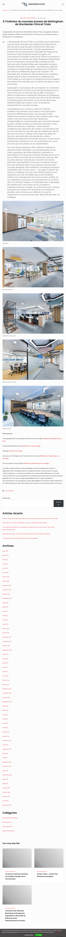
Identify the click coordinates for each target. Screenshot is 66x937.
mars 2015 (5, 770)
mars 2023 (5, 727)
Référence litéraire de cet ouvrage (36, 463)
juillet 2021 (5, 753)
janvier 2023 (5, 736)
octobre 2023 (6, 697)
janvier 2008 (5, 796)
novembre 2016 (6, 766)
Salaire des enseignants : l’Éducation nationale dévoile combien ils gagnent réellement (26, 534)
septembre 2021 (7, 749)
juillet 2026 (5, 555)
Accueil (5, 10)
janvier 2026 (5, 581)
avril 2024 (5, 671)
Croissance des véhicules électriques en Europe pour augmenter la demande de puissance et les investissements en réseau (15, 916)
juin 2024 (5, 663)
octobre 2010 (6, 788)
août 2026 (5, 551)
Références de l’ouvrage (31, 446)
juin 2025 (4, 611)
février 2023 (5, 732)
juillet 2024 (5, 658)
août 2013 (5, 779)
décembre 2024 (6, 637)
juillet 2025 (5, 607)
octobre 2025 (6, 594)
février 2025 (5, 628)
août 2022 (5, 745)
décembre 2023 (6, 689)
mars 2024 (5, 676)
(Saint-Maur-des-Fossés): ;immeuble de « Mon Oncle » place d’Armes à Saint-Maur (24, 522)
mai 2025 (5, 615)
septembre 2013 (7, 775)
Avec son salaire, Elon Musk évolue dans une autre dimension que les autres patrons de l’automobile (30, 518)
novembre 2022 (6, 740)
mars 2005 (5, 800)
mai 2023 (5, 719)
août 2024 (5, 654)
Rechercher (6, 498)
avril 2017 (4, 757)
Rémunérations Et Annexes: (10, 818)
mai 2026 (5, 564)
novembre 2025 (6, 589)
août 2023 (5, 706)
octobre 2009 (6, 792)
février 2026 (5, 576)
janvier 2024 (5, 684)
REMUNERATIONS (37, 4)
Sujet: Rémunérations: (8, 830)
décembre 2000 (6, 805)
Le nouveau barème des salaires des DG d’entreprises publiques (20, 538)
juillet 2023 (5, 710)
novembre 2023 (6, 693)
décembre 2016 (6, 762)
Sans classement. (9, 490)
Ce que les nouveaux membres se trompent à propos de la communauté (16, 876)
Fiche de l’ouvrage (15, 451)
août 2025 (5, 602)
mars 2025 (5, 624)
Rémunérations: (6, 822)
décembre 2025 (6, 585)
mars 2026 (5, 572)
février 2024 (5, 680)
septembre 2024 (7, 650)
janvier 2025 (5, 632)
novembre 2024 (6, 641)
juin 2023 (4, 714)
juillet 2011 (5, 783)
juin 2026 (5, 559)
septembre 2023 (7, 701)
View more (58, 932)
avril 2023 (5, 723)
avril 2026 (5, 568)
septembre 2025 (7, 598)
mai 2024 (5, 667)
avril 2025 (5, 620)
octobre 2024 (6, 645)
